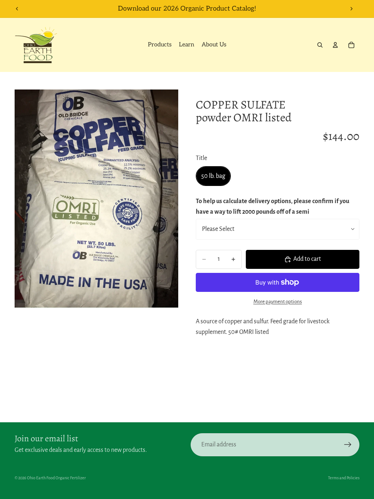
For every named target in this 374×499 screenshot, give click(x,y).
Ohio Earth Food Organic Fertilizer (56, 478)
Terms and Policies (343, 478)
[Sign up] (348, 445)
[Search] (320, 45)
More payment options (277, 301)
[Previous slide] (17, 9)
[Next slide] (351, 9)
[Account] (335, 45)
